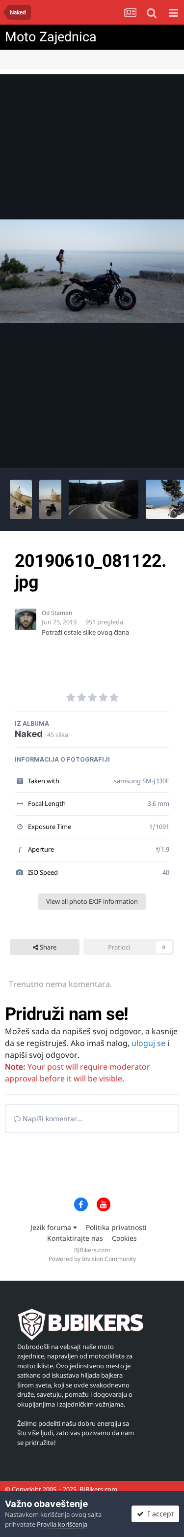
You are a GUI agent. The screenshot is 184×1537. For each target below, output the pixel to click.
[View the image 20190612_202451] (21, 499)
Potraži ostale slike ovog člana (85, 632)
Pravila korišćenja (62, 1524)
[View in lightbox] (92, 271)
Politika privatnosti (116, 1227)
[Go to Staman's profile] (25, 619)
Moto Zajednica (51, 37)
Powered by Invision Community (92, 1259)
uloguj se (148, 1043)
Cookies (124, 1238)
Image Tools (144, 450)
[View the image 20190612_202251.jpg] (50, 499)
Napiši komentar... (52, 1118)
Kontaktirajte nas (75, 1238)
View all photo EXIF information (92, 901)
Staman (61, 613)
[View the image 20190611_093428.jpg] (103, 499)
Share (47, 947)
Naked (29, 734)
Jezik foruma (51, 1227)
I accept (159, 1513)
